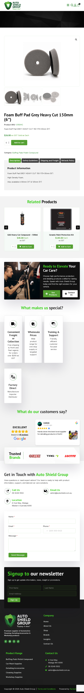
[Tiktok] (18, 641)
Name (12, 517)
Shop (46, 630)
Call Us (16, 490)
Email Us (55, 490)
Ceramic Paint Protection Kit (61, 235)
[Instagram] (14, 641)
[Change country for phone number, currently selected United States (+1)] (45, 530)
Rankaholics (75, 689)
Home (46, 621)
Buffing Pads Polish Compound (25, 153)
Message (13, 536)
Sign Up (14, 600)
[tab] (15, 160)
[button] (68, 5)
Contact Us (48, 644)
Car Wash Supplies (14, 663)
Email (11, 526)
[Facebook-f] (5, 641)
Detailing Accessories (15, 668)
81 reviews (23, 435)
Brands (47, 635)
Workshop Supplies (14, 677)
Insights (47, 639)
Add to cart (19, 142)
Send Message (17, 555)
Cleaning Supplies (14, 672)
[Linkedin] (9, 641)
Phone (46, 526)
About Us (47, 626)
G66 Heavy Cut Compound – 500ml (22, 235)
